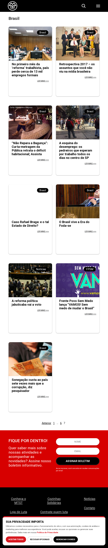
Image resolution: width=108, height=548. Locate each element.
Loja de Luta (18, 512)
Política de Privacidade (47, 532)
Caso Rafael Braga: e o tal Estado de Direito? (30, 224)
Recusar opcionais (40, 539)
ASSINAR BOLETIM (78, 461)
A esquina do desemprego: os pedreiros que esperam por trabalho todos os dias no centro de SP (75, 150)
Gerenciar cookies (65, 539)
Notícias (89, 499)
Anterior (46, 423)
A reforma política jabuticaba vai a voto (26, 302)
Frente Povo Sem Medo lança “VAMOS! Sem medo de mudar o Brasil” (76, 304)
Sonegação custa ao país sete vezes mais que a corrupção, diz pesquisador (30, 385)
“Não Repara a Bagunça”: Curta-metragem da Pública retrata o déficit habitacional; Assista (30, 148)
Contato (89, 508)
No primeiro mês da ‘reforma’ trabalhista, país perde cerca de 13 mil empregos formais (30, 69)
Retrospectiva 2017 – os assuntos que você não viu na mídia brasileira (77, 67)
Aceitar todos (15, 539)
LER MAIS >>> (43, 81)
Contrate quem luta (54, 512)
